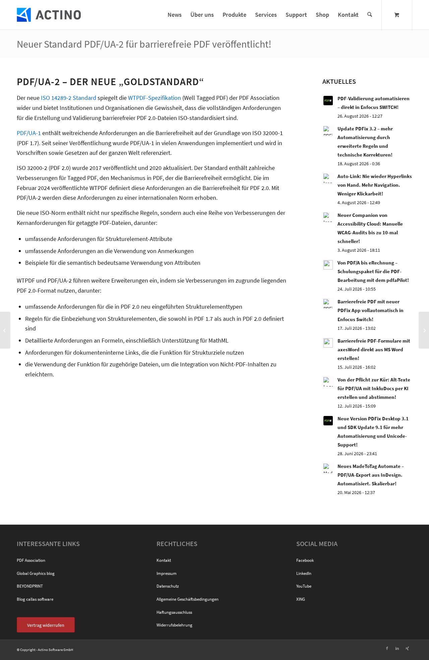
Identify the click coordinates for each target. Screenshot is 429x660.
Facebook (305, 560)
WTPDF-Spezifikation (154, 98)
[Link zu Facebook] (387, 648)
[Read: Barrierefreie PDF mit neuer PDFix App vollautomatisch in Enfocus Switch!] (328, 304)
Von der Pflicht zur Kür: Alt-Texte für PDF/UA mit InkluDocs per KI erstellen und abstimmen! (374, 388)
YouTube (303, 586)
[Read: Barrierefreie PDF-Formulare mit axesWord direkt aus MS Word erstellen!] (328, 343)
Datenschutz (168, 586)
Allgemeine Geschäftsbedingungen (188, 599)
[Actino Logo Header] (49, 14)
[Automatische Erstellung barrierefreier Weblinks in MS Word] (5, 330)
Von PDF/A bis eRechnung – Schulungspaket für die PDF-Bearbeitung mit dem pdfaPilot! (373, 271)
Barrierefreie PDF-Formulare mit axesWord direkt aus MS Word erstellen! (374, 349)
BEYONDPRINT (30, 586)
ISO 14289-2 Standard (68, 98)
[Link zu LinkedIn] (397, 648)
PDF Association (31, 560)
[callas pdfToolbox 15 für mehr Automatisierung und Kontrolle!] (424, 330)
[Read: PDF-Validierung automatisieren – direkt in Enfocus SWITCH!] (328, 101)
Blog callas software (35, 599)
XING (300, 599)
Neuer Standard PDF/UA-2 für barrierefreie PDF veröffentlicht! (144, 44)
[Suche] (369, 14)
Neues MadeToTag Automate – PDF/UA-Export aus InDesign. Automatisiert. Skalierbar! (371, 475)
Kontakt (164, 560)
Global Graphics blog (36, 573)
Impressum (167, 573)
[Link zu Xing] (407, 648)
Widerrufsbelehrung (174, 625)
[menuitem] (174, 14)
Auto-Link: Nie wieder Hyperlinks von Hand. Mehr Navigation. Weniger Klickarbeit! (375, 185)
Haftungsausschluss (174, 612)
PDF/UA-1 (29, 133)
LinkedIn (303, 573)
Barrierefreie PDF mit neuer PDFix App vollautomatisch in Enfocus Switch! (371, 310)
